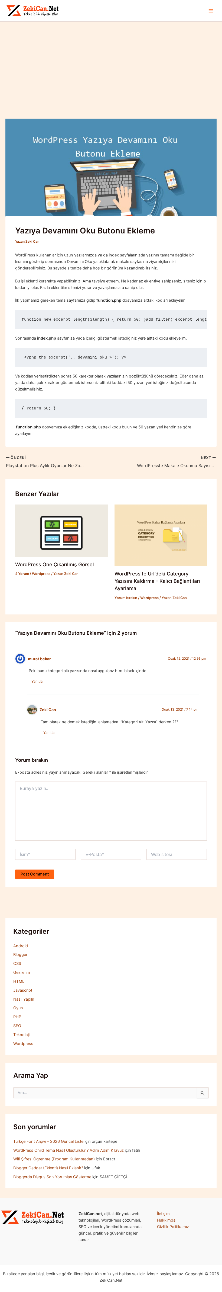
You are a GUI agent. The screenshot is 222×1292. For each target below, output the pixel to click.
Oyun (18, 1007)
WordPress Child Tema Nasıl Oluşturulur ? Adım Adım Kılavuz (68, 1150)
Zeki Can (48, 709)
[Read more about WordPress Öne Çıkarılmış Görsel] (61, 530)
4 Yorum (22, 574)
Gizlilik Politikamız (173, 1226)
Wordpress (41, 574)
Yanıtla (37, 681)
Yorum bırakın (126, 598)
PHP (17, 1016)
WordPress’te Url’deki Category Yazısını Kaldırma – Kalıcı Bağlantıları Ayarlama (157, 581)
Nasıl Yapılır (23, 999)
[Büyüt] (58, 1217)
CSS (17, 963)
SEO (17, 1025)
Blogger (20, 954)
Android (20, 945)
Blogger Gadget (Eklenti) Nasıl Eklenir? (48, 1168)
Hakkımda (166, 1220)
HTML (18, 981)
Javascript (22, 990)
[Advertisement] (111, 62)
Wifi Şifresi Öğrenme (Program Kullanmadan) (54, 1159)
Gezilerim (21, 972)
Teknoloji (21, 1034)
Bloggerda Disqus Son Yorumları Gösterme (52, 1176)
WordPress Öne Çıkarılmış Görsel (54, 564)
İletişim (163, 1213)
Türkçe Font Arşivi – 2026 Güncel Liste (48, 1141)
